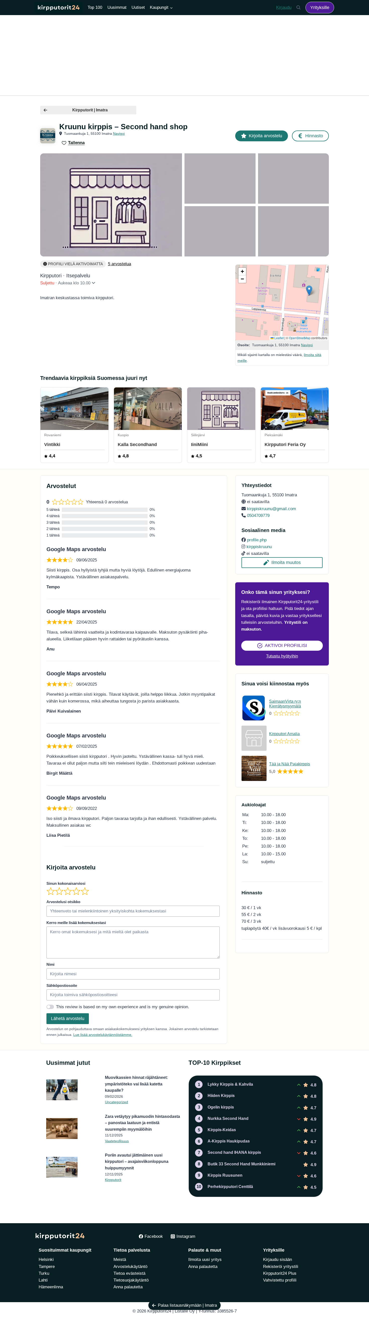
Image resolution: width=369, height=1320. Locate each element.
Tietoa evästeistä (129, 1273)
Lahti (43, 1280)
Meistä (119, 1259)
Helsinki (46, 1259)
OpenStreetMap (300, 338)
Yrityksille (319, 7)
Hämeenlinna (51, 1287)
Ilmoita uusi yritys (205, 1259)
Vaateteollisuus (117, 1141)
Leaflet (279, 338)
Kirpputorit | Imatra (90, 110)
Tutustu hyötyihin (282, 656)
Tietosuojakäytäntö (131, 1280)
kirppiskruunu (259, 546)
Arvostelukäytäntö (130, 1266)
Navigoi (119, 133)
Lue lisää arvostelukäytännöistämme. (102, 1035)
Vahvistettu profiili (279, 1280)
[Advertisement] (184, 55)
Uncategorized (116, 1102)
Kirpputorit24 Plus (279, 1273)
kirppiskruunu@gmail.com (271, 508)
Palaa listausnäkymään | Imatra (187, 1305)
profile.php (257, 540)
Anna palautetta (128, 1287)
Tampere (47, 1266)
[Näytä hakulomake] (298, 7)
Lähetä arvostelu (67, 1018)
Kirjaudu (283, 7)
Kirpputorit (113, 1180)
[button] (309, 290)
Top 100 (95, 7)
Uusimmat (117, 7)
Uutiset (138, 7)
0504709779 (258, 515)
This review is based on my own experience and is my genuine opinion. (122, 1006)
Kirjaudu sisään (277, 1259)
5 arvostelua (119, 263)
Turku (44, 1273)
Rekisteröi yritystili (280, 1266)
